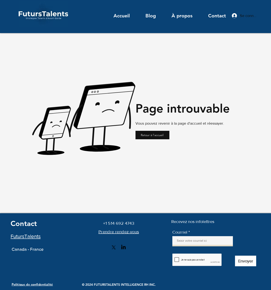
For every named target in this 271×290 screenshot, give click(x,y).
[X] (113, 247)
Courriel (179, 232)
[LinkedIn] (123, 247)
